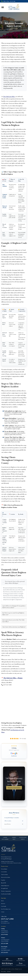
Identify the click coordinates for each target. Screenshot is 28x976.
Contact (2, 911)
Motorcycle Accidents (5, 877)
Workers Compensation (6, 891)
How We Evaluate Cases (6, 909)
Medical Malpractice (5, 885)
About (2, 900)
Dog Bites (3, 880)
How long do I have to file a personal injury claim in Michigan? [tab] (15, 582)
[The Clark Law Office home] (8, 848)
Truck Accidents (4, 874)
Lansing (3, 928)
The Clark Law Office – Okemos (12, 678)
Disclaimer (9, 971)
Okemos (3, 937)
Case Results (3, 906)
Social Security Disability (6, 894)
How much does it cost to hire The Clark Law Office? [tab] (13, 620)
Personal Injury (4, 869)
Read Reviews (14, 756)
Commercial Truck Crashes (4, 196)
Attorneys (3, 903)
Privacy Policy (3, 971)
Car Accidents (4, 871)
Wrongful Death (4, 888)
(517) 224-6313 (4, 952)
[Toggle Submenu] (22, 820)
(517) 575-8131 (4, 934)
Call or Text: (9, 1)
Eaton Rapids (4, 946)
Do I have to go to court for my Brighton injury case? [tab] (13, 613)
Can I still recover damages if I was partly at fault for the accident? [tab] (13, 606)
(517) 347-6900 (7, 919)
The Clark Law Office (9, 96)
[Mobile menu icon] (4, 7)
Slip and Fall (3, 882)
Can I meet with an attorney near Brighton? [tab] (14, 627)
